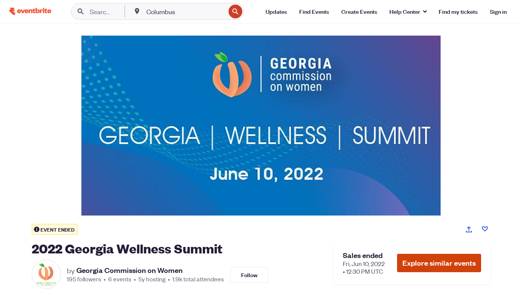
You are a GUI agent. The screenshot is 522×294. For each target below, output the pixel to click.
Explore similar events (439, 263)
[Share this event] (469, 229)
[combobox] (185, 11)
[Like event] (485, 229)
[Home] (30, 11)
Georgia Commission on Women (129, 270)
